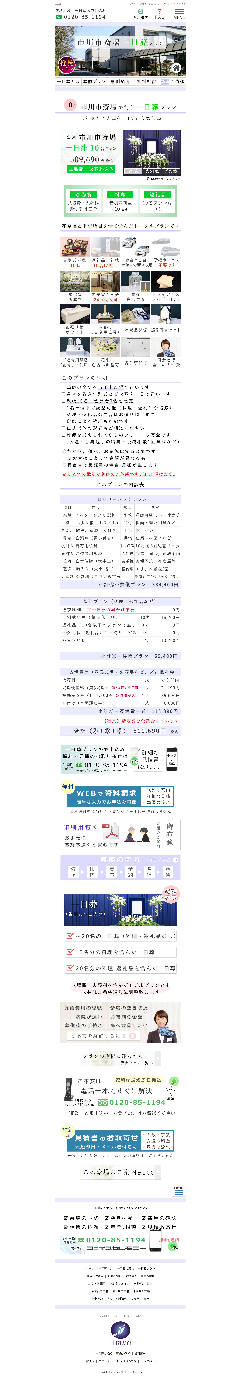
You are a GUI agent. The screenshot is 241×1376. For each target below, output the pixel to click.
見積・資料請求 (117, 1298)
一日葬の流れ (125, 1268)
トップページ (149, 1361)
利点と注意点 (95, 1276)
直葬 (146, 1298)
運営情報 (88, 1361)
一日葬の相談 (103, 1353)
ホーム (90, 1268)
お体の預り (115, 1276)
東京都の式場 (99, 1291)
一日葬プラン (146, 1268)
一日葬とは (106, 1268)
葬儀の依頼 (123, 1353)
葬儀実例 (131, 1276)
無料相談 (97, 1298)
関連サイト (106, 1361)
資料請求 (140, 1353)
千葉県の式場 (141, 1291)
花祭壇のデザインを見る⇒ (164, 178)
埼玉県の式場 (120, 1291)
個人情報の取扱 (126, 1361)
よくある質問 (96, 1283)
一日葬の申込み (143, 1283)
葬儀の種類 (148, 1276)
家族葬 (135, 1298)
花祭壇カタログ (119, 1283)
